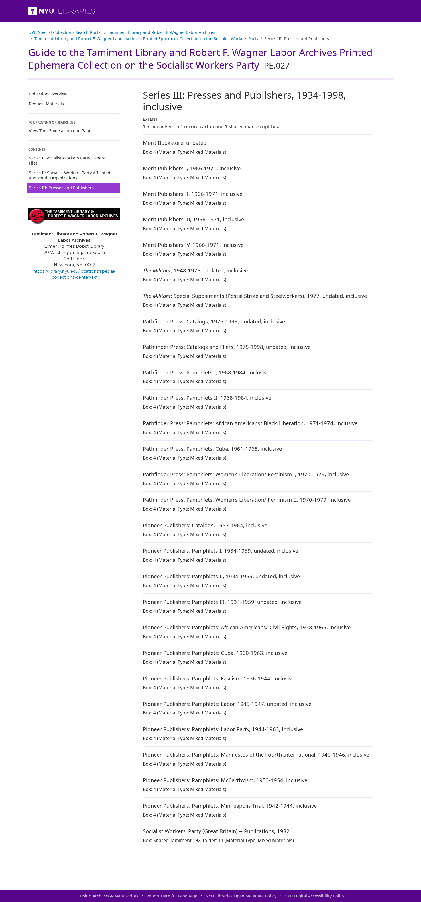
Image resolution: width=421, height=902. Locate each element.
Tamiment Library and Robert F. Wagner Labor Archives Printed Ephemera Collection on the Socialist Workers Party (146, 38)
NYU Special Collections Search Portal (65, 32)
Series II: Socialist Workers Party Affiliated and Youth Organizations (69, 175)
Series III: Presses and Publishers (61, 187)
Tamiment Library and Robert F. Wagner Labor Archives (161, 32)
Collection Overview (48, 94)
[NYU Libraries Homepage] (210, 11)
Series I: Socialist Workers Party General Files (68, 160)
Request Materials (46, 103)
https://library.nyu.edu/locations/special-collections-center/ (74, 274)
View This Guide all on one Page (60, 130)
